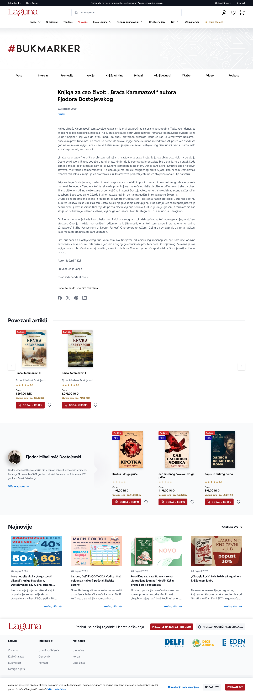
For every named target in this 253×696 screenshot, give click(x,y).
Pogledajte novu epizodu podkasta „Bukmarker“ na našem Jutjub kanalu (126, 3)
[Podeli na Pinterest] (76, 298)
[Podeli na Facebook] (60, 298)
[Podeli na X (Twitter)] (68, 298)
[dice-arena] (203, 643)
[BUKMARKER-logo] (44, 48)
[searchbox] (126, 12)
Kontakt (241, 3)
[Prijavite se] (224, 12)
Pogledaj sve (229, 526)
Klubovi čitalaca (223, 3)
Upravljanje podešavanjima (183, 687)
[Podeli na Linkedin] (84, 298)
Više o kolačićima (57, 689)
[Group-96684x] (234, 643)
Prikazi (61, 113)
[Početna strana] (24, 12)
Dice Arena (32, 3)
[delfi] (174, 643)
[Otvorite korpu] (242, 12)
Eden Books (14, 3)
